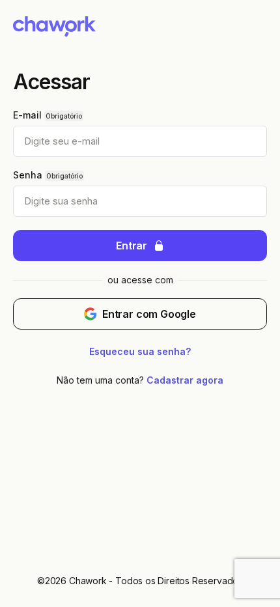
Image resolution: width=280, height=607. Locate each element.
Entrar (131, 245)
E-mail (27, 114)
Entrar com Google (149, 313)
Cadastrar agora (185, 380)
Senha (27, 174)
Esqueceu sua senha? (140, 351)
